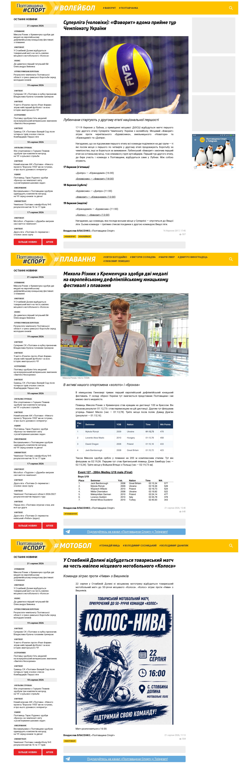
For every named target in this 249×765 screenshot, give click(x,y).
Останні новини (25, 19)
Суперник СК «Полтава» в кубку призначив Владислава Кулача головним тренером (35, 95)
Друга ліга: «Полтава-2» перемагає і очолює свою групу (31, 233)
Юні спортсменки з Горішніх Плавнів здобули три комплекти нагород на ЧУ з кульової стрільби (31, 153)
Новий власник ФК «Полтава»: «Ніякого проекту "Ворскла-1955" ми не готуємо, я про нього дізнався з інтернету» (33, 167)
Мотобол (20, 47)
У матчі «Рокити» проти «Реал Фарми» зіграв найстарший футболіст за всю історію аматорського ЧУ (32, 107)
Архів (49, 242)
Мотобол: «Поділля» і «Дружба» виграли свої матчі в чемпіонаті (34, 222)
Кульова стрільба (24, 148)
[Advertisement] (213, 35)
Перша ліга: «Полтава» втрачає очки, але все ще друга (34, 506)
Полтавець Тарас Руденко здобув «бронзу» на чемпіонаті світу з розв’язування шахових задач (31, 180)
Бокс (18, 61)
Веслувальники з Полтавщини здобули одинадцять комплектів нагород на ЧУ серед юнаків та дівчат (33, 194)
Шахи (18, 174)
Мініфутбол (21, 201)
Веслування (21, 188)
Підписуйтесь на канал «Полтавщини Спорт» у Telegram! (127, 531)
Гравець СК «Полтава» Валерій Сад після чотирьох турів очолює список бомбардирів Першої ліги (34, 134)
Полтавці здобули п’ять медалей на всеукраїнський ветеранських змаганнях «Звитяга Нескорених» (35, 121)
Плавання (20, 31)
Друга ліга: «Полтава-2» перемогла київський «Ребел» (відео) (31, 517)
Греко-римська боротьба (27, 71)
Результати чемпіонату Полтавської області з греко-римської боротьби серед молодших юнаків (35, 77)
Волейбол (77, 8)
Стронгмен (21, 115)
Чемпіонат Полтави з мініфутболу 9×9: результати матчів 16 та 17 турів (32, 205)
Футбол (19, 91)
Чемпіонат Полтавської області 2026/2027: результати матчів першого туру (35, 495)
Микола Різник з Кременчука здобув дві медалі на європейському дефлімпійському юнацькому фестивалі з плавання (34, 38)
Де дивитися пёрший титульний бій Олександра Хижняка (31, 65)
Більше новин (27, 242)
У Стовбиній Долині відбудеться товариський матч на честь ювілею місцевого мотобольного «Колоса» (31, 53)
